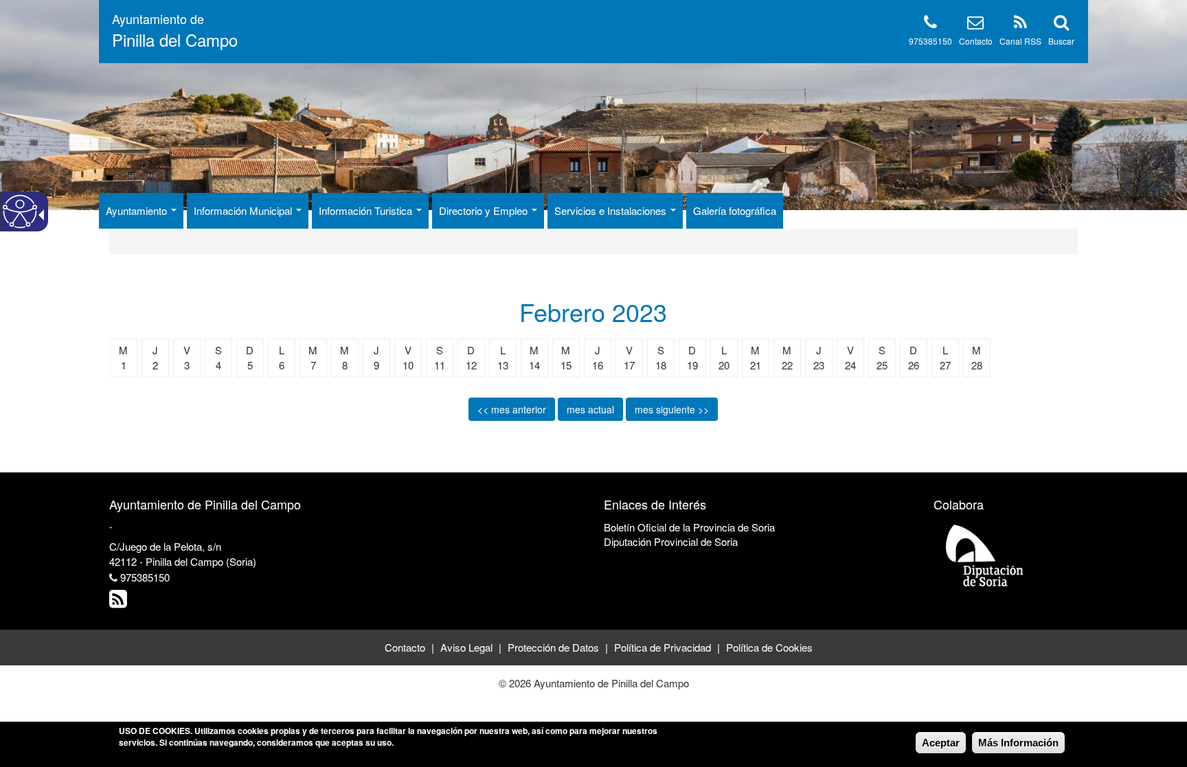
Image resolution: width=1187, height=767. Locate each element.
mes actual (590, 409)
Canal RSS (1020, 41)
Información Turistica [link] (367, 210)
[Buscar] (1061, 24)
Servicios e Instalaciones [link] (611, 210)
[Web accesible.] (20, 211)
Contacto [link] (405, 647)
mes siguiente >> (672, 409)
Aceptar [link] (941, 742)
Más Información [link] (1018, 742)
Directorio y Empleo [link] (484, 210)
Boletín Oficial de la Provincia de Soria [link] (689, 527)
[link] (120, 602)
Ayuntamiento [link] (138, 210)
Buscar (1061, 41)
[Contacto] (975, 24)
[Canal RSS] (1020, 24)
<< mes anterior (511, 409)
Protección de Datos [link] (553, 647)
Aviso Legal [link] (466, 647)
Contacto (976, 41)
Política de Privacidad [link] (662, 647)
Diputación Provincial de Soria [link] (671, 541)
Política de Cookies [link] (769, 647)
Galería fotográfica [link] (734, 210)
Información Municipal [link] (244, 210)
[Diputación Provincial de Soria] (985, 554)
